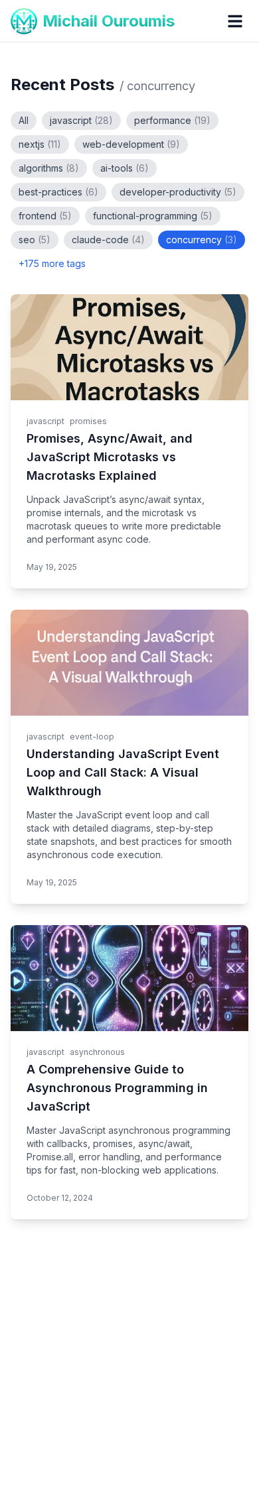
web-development (131, 144)
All (24, 120)
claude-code (108, 239)
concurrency (201, 239)
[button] (235, 21)
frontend (45, 215)
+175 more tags (52, 263)
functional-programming (153, 215)
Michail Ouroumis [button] (109, 20)
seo (34, 239)
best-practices (58, 191)
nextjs (40, 144)
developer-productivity (178, 191)
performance (172, 120)
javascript (81, 120)
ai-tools (124, 168)
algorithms (49, 168)
